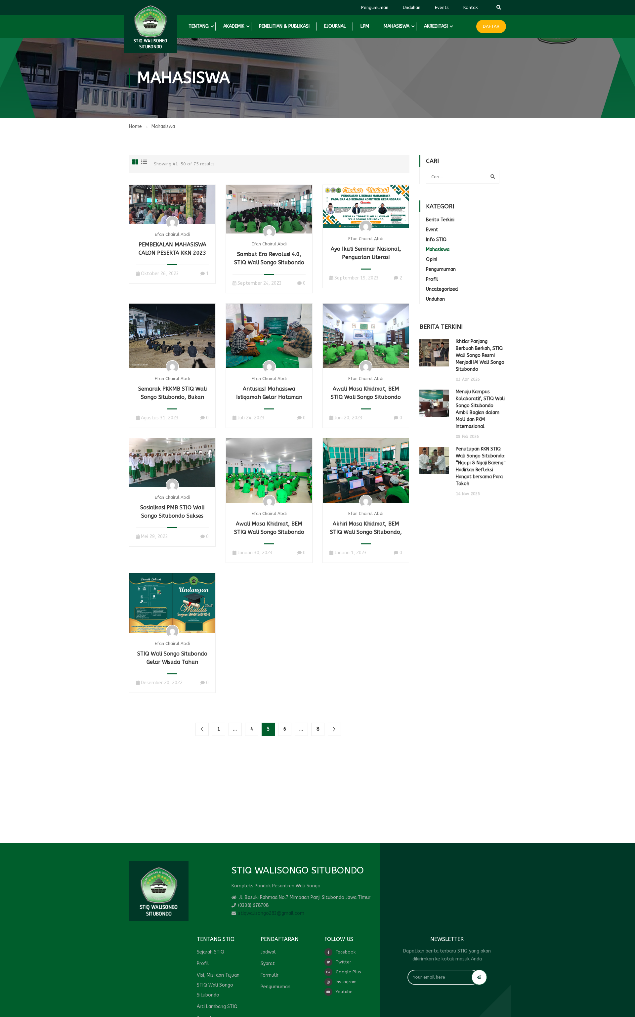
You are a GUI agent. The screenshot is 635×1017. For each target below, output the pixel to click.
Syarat (268, 963)
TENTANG (199, 26)
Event (432, 230)
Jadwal (268, 952)
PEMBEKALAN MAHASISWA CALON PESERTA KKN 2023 (172, 248)
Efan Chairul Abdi (172, 234)
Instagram (346, 981)
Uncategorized (442, 289)
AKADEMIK (233, 26)
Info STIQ (436, 239)
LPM (364, 26)
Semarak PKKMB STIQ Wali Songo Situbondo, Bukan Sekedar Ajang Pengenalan (172, 397)
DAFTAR (491, 26)
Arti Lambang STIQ (217, 1006)
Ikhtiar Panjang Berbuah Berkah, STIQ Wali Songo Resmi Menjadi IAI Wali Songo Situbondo (480, 355)
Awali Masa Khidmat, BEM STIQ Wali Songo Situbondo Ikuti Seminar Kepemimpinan (269, 532)
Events (442, 7)
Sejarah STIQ (210, 952)
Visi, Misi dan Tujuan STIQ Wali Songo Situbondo (218, 985)
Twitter (343, 961)
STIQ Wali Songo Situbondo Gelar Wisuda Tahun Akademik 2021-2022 (172, 662)
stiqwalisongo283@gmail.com (271, 913)
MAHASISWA (396, 26)
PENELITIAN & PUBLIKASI (284, 26)
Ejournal (335, 26)
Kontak (470, 7)
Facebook (346, 952)
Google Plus (348, 971)
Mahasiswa (437, 249)
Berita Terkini (440, 220)
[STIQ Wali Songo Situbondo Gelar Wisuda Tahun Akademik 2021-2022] (172, 603)
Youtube (344, 991)
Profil (432, 279)
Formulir (269, 975)
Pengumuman (374, 7)
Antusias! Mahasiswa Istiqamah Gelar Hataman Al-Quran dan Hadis (269, 397)
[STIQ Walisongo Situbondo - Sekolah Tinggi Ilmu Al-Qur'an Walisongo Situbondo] (150, 26)
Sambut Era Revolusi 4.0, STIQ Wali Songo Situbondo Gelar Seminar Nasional (269, 262)
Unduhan (411, 7)
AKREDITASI (436, 26)
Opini (431, 259)
